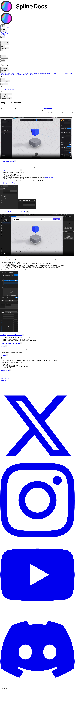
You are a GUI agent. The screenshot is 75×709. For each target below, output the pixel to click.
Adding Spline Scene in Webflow (10, 170)
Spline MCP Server (10, 89)
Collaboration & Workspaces (5, 94)
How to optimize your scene (58, 372)
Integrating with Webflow (22, 73)
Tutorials (2, 27)
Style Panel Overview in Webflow (9, 182)
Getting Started (3, 35)
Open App (10, 27)
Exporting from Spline (7, 161)
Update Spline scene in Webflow (10, 343)
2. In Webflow (3, 355)
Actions (2, 61)
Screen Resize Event (70, 373)
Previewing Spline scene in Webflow (11, 335)
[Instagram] (37, 536)
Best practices (4, 370)
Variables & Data (3, 57)
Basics (2, 37)
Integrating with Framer (13, 73)
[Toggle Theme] (2, 31)
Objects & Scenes (4, 42)
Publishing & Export (4, 70)
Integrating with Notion (31, 73)
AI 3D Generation (3, 89)
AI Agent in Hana (3, 82)
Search (3, 26)
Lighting (2, 46)
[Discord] (37, 685)
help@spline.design (48, 108)
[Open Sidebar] (4, 29)
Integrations (3, 72)
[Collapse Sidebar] (5, 31)
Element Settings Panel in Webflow (9, 183)
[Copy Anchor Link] (15, 161)
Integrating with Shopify (40, 73)
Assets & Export (3, 84)
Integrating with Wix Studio (65, 73)
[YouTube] (37, 611)
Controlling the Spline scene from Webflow (13, 212)
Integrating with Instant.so (28, 74)
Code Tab (2, 62)
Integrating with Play (49, 73)
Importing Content (4, 68)
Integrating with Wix (56, 73)
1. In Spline (2, 346)
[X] (37, 462)
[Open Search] (1, 29)
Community (6, 27)
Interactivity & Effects (4, 81)
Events (2, 59)
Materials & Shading (4, 44)
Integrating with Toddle (19, 74)
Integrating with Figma (4, 73)
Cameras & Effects (4, 48)
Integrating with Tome (11, 74)
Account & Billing (3, 96)
